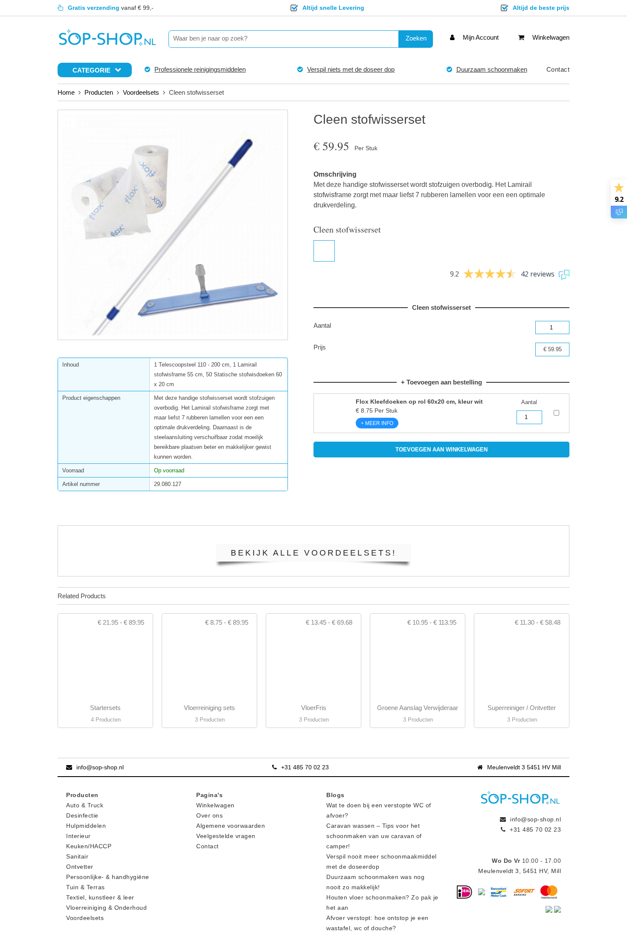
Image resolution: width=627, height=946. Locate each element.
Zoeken (416, 38)
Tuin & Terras (85, 887)
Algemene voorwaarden (230, 825)
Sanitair (77, 856)
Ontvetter (79, 866)
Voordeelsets (141, 92)
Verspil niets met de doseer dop (351, 69)
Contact (558, 69)
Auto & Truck (84, 805)
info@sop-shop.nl (100, 767)
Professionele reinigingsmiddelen (200, 69)
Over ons (209, 815)
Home (66, 92)
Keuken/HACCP (88, 846)
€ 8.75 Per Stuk (419, 406)
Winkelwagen (215, 805)
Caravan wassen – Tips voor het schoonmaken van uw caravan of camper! (374, 836)
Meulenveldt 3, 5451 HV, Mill (519, 870)
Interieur (78, 835)
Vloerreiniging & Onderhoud (106, 907)
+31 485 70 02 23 (305, 767)
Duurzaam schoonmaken (491, 69)
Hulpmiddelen (86, 825)
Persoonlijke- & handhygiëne (107, 876)
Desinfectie (82, 815)
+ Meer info (377, 423)
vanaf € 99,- (111, 7)
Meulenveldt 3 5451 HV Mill (524, 767)
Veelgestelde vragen (225, 835)
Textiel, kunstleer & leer (100, 897)
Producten (98, 92)
